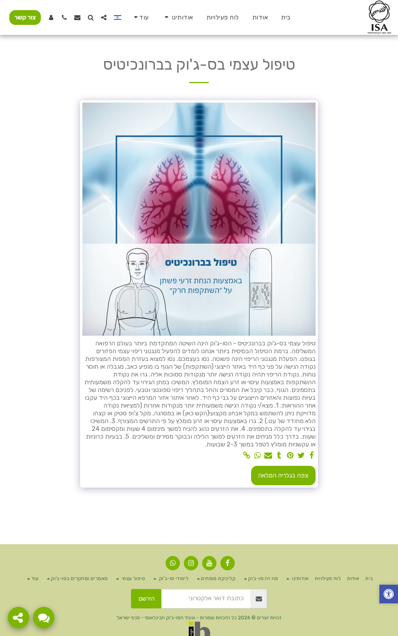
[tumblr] (279, 455)
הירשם (146, 598)
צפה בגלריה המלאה (283, 475)
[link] (246, 455)
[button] (177, 17)
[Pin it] (290, 455)
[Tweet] (301, 455)
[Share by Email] (268, 455)
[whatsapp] (257, 455)
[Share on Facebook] (312, 455)
